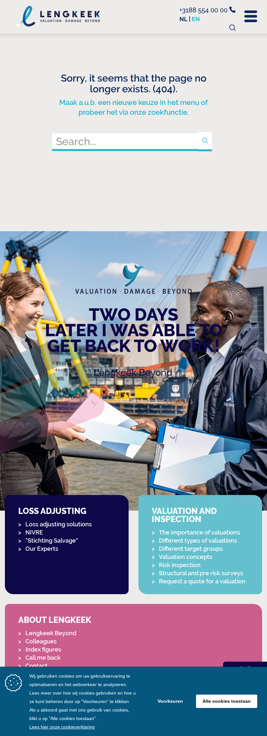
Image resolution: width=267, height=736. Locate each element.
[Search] (205, 141)
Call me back (43, 657)
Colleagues (41, 641)
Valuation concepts (185, 556)
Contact (36, 665)
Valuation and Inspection (184, 515)
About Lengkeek (54, 620)
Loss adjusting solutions (58, 524)
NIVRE (34, 532)
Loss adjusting (52, 511)
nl (183, 19)
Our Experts (41, 548)
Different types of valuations (198, 540)
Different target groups (191, 548)
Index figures (43, 649)
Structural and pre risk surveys (201, 573)
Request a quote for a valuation (202, 581)
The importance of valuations (199, 532)
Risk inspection (180, 565)
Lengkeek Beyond (132, 372)
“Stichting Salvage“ (51, 540)
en (196, 19)
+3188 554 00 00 (204, 10)
